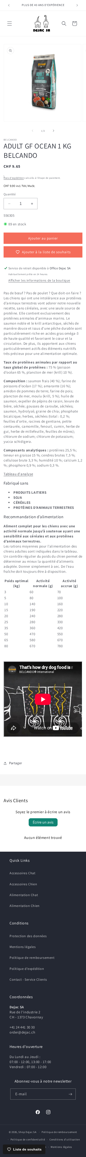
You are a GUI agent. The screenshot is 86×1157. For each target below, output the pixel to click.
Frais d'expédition (14, 177)
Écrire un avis (43, 822)
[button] (9, 23)
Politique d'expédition (27, 968)
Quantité (10, 194)
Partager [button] (15, 763)
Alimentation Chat (24, 895)
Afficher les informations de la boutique (39, 280)
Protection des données (28, 936)
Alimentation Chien (25, 906)
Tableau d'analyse (18, 474)
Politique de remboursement (32, 957)
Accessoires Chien (23, 884)
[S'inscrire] (70, 1094)
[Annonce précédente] (9, 5)
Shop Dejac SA (27, 1132)
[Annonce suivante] (77, 5)
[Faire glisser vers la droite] (53, 130)
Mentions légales (23, 947)
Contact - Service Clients (28, 979)
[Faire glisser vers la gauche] (32, 130)
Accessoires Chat (23, 873)
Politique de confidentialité (28, 1139)
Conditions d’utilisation (64, 1139)
